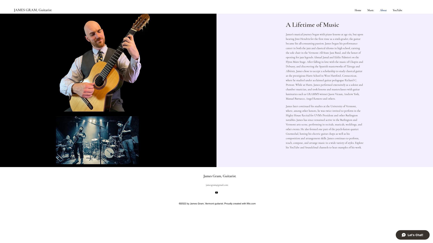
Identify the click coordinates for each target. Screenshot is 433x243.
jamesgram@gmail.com (217, 184)
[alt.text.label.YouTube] (216, 192)
